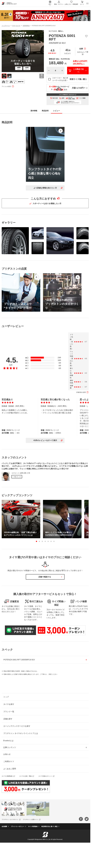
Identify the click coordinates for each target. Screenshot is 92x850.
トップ (6, 697)
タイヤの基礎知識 (7, 776)
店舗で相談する (44, 577)
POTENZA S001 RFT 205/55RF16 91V (19, 660)
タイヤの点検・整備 (25, 776)
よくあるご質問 (9, 769)
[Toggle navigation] (87, 3)
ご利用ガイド (8, 761)
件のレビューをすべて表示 (45, 440)
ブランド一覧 (8, 712)
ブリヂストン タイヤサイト (10, 819)
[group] (4, 76)
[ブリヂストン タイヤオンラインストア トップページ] (9, 3)
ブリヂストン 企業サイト (30, 819)
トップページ (6, 25)
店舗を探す (7, 719)
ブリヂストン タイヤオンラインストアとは (20, 733)
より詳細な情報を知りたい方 (45, 188)
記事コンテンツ (9, 747)
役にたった (17, 477)
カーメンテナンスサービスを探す (16, 726)
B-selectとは (8, 741)
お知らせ (7, 754)
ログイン (80, 52)
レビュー (67, 53)
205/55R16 (26, 25)
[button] (36, 541)
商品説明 (45, 111)
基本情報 (34, 111)
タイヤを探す (8, 704)
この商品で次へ (78, 70)
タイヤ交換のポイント (45, 776)
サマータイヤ (16, 25)
